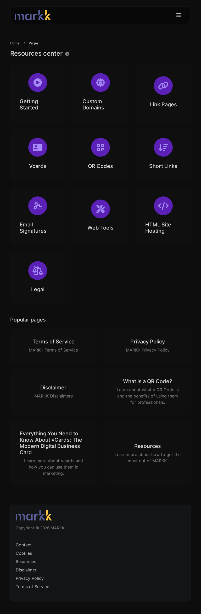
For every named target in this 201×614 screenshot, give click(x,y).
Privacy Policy (30, 578)
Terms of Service (32, 586)
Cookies (24, 553)
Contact (24, 544)
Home (14, 43)
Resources (26, 561)
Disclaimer (26, 569)
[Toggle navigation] (178, 15)
